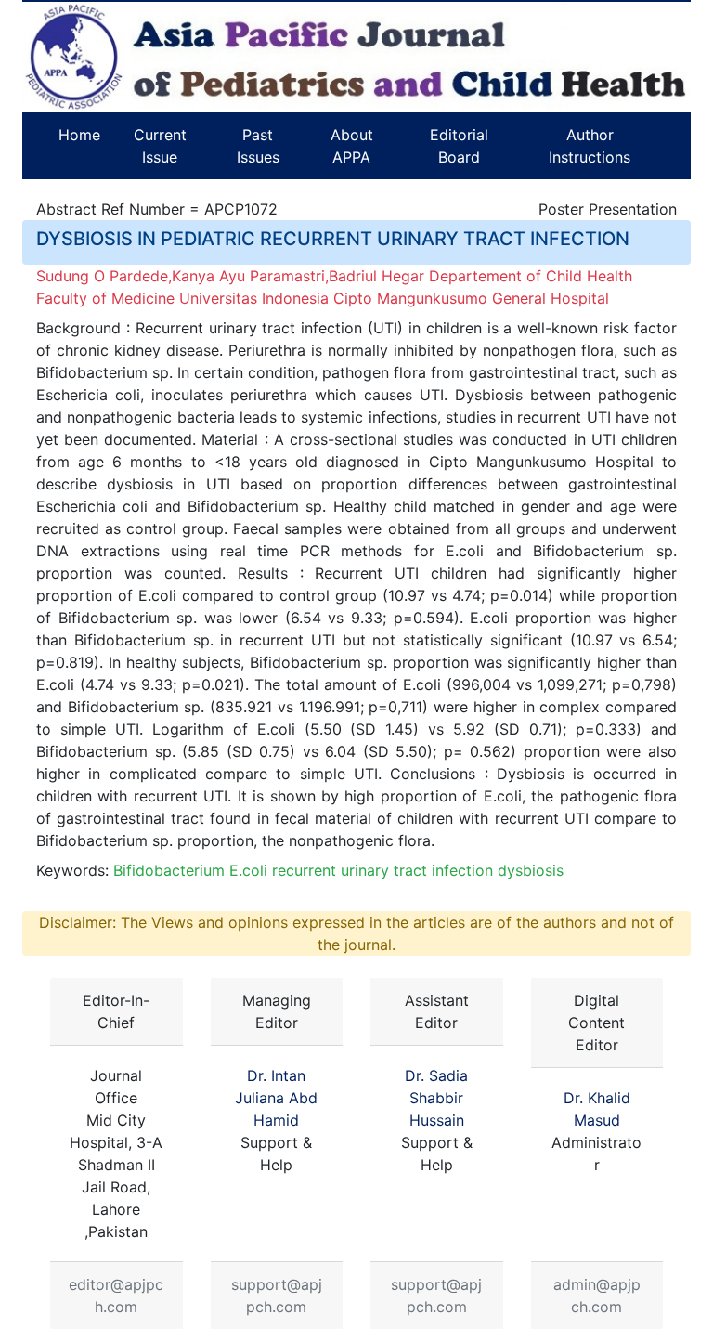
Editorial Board (459, 145)
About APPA (352, 145)
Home (79, 134)
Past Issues (258, 145)
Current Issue (160, 145)
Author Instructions (589, 145)
